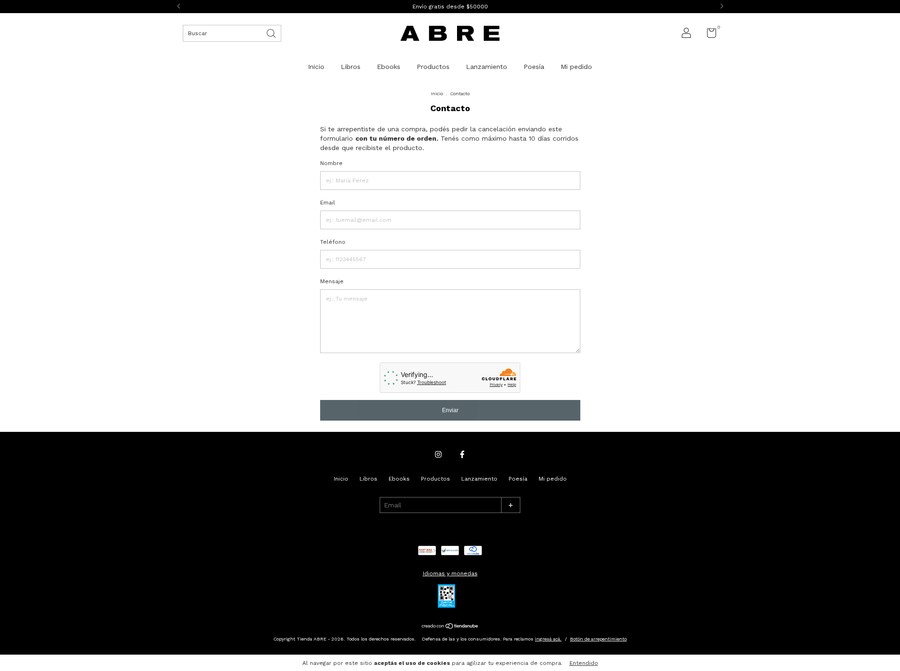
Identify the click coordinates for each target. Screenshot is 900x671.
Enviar (450, 410)
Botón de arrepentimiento (598, 638)
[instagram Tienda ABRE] (438, 454)
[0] (708, 35)
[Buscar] (271, 32)
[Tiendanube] (450, 627)
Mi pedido (576, 66)
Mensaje (332, 281)
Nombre (331, 163)
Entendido (584, 663)
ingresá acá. (548, 638)
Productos (433, 66)
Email (327, 202)
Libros (350, 66)
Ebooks (388, 66)
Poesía (534, 66)
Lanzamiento (486, 66)
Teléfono (332, 242)
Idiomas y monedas (450, 573)
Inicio (316, 66)
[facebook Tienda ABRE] (462, 454)
